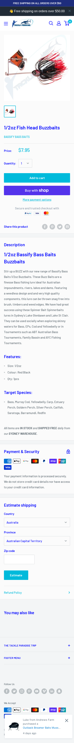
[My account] (59, 23)
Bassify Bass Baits (17, 136)
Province (10, 532)
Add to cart (37, 178)
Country (9, 513)
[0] (66, 23)
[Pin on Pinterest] (52, 226)
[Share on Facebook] (45, 226)
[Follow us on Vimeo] (44, 691)
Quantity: (10, 163)
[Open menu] (6, 23)
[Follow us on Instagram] (21, 691)
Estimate (16, 575)
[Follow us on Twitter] (14, 691)
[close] (69, 10)
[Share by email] (67, 226)
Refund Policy (13, 592)
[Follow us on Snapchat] (59, 691)
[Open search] (51, 23)
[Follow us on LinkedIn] (51, 691)
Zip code (9, 551)
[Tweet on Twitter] (60, 226)
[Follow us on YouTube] (36, 691)
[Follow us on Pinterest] (29, 691)
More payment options (37, 199)
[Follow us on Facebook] (6, 691)
